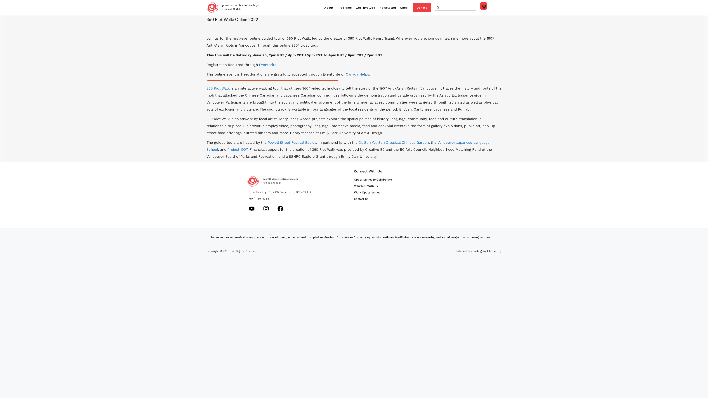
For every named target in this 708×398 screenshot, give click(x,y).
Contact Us (361, 199)
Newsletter (387, 7)
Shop (404, 7)
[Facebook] (280, 209)
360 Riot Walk (218, 88)
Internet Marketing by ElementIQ (479, 251)
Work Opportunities (367, 192)
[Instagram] (266, 209)
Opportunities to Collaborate (373, 179)
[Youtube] (252, 209)
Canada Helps (357, 74)
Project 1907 (238, 149)
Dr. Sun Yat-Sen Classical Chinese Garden (394, 142)
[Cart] (483, 6)
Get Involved (365, 7)
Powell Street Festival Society (292, 142)
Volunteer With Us (366, 186)
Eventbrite (267, 65)
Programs (344, 7)
